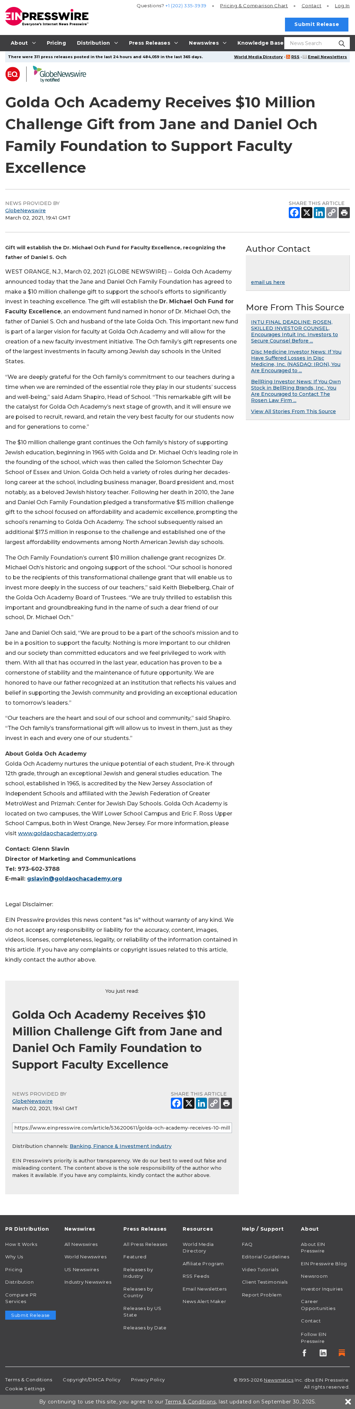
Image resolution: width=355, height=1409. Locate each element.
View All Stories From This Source (293, 411)
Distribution (19, 1282)
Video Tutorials (260, 1269)
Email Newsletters (327, 56)
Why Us (14, 1256)
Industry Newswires (88, 1282)
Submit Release (316, 24)
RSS (295, 56)
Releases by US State (142, 1311)
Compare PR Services (20, 1298)
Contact (311, 5)
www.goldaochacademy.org (57, 833)
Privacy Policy (148, 1379)
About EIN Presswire (313, 1247)
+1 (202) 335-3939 (186, 5)
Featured (134, 1256)
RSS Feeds (196, 1276)
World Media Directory (258, 56)
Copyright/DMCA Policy (91, 1379)
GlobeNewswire (25, 210)
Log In (342, 5)
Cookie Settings (25, 1388)
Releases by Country (138, 1292)
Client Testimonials (265, 1282)
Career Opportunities (318, 1305)
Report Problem (262, 1294)
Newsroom (314, 1276)
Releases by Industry (138, 1273)
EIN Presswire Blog (324, 1263)
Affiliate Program (203, 1263)
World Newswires (85, 1256)
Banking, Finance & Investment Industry (121, 1146)
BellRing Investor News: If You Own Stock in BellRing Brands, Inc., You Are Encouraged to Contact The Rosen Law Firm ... (296, 390)
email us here (268, 282)
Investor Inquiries (322, 1289)
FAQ (247, 1244)
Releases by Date (144, 1327)
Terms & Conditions (28, 1379)
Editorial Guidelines (265, 1256)
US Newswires (81, 1269)
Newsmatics (278, 1380)
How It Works (21, 1244)
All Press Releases (145, 1244)
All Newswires (81, 1244)
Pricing (254, 5)
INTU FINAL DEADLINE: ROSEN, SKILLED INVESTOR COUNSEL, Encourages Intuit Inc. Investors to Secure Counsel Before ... (294, 331)
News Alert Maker (204, 1301)
